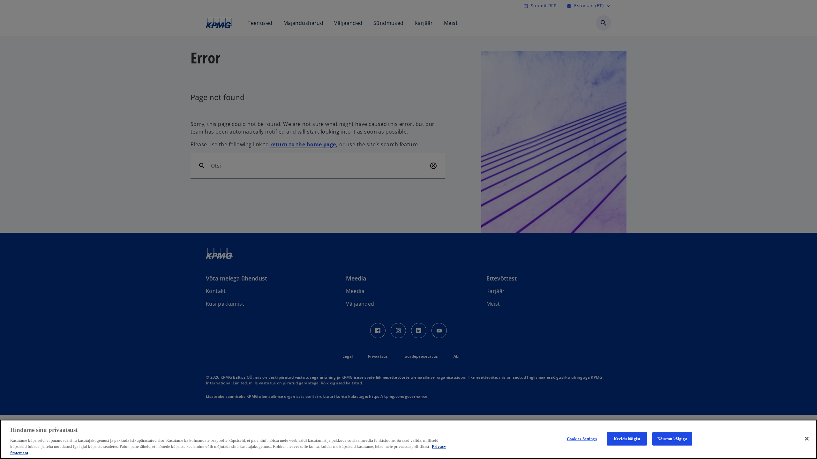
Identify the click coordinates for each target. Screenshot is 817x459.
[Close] (807, 439)
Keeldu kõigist (627, 438)
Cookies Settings (582, 438)
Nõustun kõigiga (672, 438)
